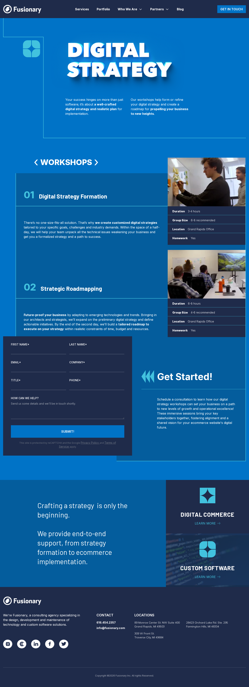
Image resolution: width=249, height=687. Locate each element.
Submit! (67, 431)
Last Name (78, 344)
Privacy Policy (90, 442)
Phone (75, 380)
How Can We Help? (25, 398)
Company (77, 362)
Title (16, 380)
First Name (20, 344)
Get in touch (231, 9)
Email (16, 362)
